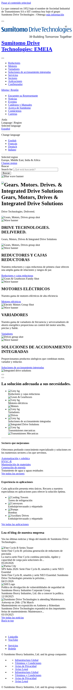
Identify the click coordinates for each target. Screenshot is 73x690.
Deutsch (12, 146)
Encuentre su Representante (23, 95)
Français (12, 143)
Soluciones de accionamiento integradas (22, 367)
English (12, 140)
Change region (9, 163)
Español (5, 128)
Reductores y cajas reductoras (17, 275)
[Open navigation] (2, 21)
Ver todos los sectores (12, 473)
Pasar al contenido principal (16, 2)
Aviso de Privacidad (25, 666)
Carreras (12, 113)
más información (55, 14)
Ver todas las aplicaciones (15, 524)
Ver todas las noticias (12, 617)
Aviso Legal (21, 669)
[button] (36, 119)
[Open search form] (2, 58)
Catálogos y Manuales (20, 104)
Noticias (12, 98)
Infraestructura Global (26, 660)
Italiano (12, 149)
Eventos (12, 101)
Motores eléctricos (11, 301)
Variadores (7, 333)
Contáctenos (14, 110)
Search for (6, 169)
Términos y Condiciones (28, 663)
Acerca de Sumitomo (19, 107)
